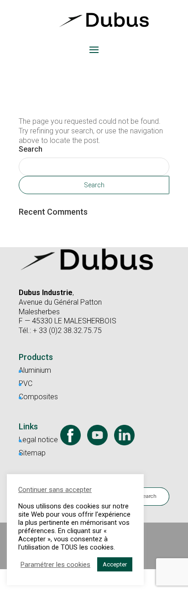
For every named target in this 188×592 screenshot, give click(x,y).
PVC (25, 383)
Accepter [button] (115, 564)
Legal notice (38, 439)
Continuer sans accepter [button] (55, 490)
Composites (38, 396)
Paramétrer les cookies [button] (55, 564)
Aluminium (35, 370)
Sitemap (32, 453)
